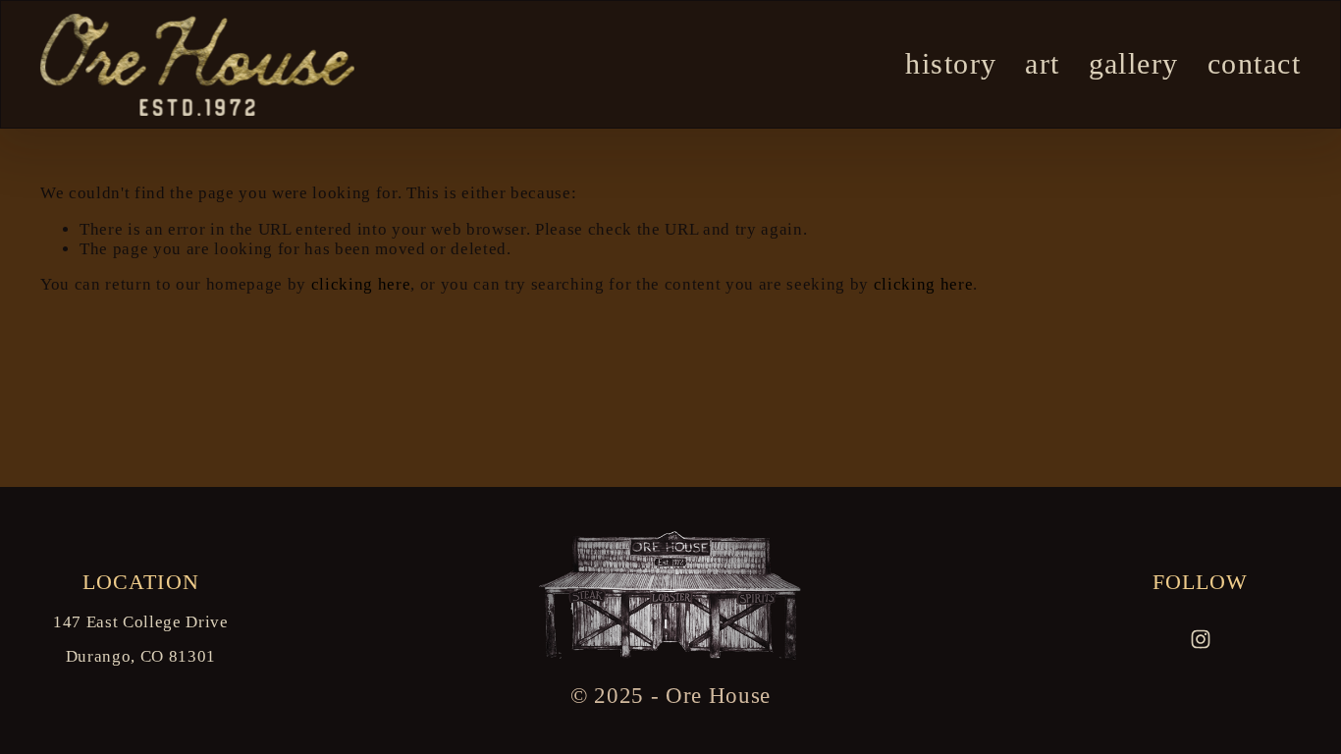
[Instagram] (1200, 639)
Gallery (1134, 63)
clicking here (361, 284)
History (950, 63)
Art (1042, 63)
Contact (1254, 63)
